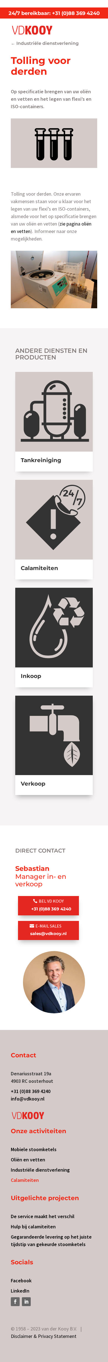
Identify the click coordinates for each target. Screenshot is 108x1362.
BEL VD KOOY (51, 904)
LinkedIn (20, 1291)
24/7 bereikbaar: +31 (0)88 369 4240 (54, 13)
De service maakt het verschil (42, 1216)
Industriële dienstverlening (40, 1170)
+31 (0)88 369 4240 (30, 1091)
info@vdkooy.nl (28, 1099)
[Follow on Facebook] (15, 1301)
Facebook (21, 1280)
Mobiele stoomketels (33, 1149)
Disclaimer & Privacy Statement (43, 1336)
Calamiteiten (25, 1180)
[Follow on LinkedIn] (26, 1301)
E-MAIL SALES (48, 929)
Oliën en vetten (28, 1159)
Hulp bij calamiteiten (33, 1226)
